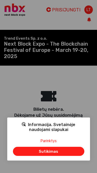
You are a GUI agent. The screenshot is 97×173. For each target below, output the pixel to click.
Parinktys (49, 141)
